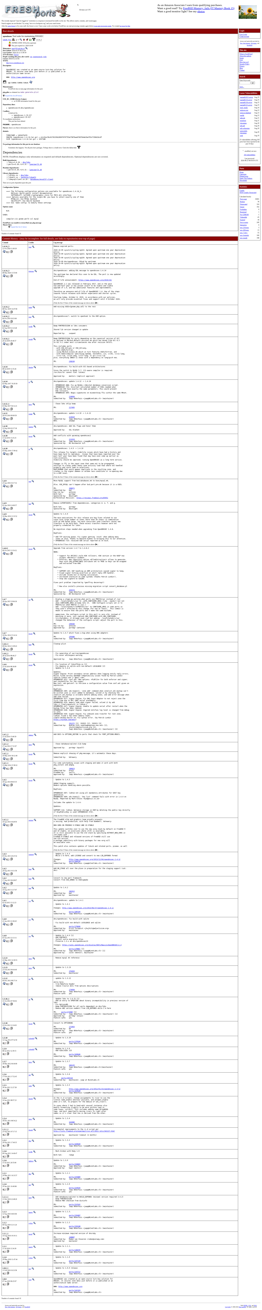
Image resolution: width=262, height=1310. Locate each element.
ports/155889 (74, 1177)
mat (30, 481)
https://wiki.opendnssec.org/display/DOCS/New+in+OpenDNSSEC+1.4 (91, 945)
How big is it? (244, 62)
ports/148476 (74, 1250)
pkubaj (31, 367)
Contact (242, 70)
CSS (249, 1305)
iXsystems (254, 43)
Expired (242, 220)
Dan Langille (242, 1307)
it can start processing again (102, 26)
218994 (72, 397)
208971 (72, 488)
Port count (243, 199)
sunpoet (31, 854)
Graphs (242, 190)
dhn (30, 1141)
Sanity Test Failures (246, 178)
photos (201, 11)
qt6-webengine (245, 128)
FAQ (241, 60)
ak (29, 999)
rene (30, 247)
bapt (30, 645)
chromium (243, 123)
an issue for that (125, 26)
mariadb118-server (246, 102)
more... (242, 87)
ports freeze (11, 26)
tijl (29, 600)
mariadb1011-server (246, 97)
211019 (72, 439)
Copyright (228, 1307)
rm (29, 979)
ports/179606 (74, 926)
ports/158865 (74, 1164)
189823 (72, 769)
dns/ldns (26, 162)
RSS (255, 1305)
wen (30, 1280)
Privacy (242, 66)
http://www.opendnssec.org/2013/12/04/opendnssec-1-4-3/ (94, 859)
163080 (72, 1122)
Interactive (243, 225)
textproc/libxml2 (28, 177)
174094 (72, 990)
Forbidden (243, 209)
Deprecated (243, 204)
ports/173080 (67, 1012)
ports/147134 (74, 1261)
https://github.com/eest (65, 720)
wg (30, 901)
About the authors (245, 56)
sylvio (31, 1223)
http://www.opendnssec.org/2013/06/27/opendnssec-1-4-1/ (88, 908)
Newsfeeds (243, 180)
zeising (31, 820)
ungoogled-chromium (243, 132)
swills (30, 327)
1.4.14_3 (6, 40)
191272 (72, 723)
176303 (72, 971)
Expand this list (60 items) (13, 96)
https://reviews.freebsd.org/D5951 (92, 498)
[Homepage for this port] (4, 83)
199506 (72, 624)
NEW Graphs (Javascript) (248, 193)
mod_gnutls (244, 108)
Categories (243, 174)
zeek (241, 136)
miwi (30, 404)
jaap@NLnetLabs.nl (18, 48)
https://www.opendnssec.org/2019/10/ (95, 280)
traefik (242, 115)
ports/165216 (67, 1078)
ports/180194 (74, 912)
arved (30, 1234)
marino (31, 427)
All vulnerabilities (249, 155)
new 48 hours (244, 230)
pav (30, 1185)
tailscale (242, 118)
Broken (242, 202)
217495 (72, 407)
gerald (31, 339)
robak (30, 414)
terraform (243, 121)
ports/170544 (74, 1041)
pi (29, 382)
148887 (72, 1237)
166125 (72, 1065)
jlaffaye (31, 1161)
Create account (244, 36)
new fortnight (244, 235)
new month (243, 238)
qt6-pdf (242, 126)
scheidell (31, 1038)
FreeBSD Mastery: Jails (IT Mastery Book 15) (208, 8)
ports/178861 (74, 949)
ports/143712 (74, 1272)
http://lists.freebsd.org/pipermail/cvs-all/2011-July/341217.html (84, 1131)
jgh (30, 1075)
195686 (72, 637)
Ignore (242, 207)
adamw (31, 735)
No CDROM (244, 215)
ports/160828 (74, 1144)
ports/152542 (74, 1204)
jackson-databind (245, 113)
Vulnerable (243, 217)
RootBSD (249, 45)
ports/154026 (74, 1188)
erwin (30, 436)
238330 (72, 361)
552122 (16, 55)
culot (30, 1086)
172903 (72, 1027)
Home (242, 172)
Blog (241, 68)
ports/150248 (74, 1226)
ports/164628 (74, 1091)
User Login (243, 34)
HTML (246, 1305)
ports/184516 (74, 861)
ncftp (45, 57)
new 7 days (243, 233)
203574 (72, 590)
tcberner (31, 271)
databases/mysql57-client (41, 179)
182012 (72, 891)
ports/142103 (74, 1290)
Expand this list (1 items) (19, 227)
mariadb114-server (246, 100)
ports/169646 (74, 1054)
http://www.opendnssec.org (15, 63)
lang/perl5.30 (35, 164)
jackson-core (244, 110)
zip (31, 57)
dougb (31, 1099)
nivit (30, 1198)
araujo (31, 1212)
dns (10, 40)
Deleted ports (244, 176)
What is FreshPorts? (246, 54)
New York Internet (245, 43)
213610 (72, 417)
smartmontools (37, 57)
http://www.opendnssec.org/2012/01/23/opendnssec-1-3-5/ (94, 1089)
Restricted (243, 212)
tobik (30, 307)
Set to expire (244, 222)
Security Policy (244, 64)
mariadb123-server (246, 105)
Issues (242, 58)
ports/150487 (74, 1215)
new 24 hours (244, 228)
